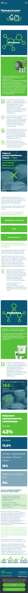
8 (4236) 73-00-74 (22, 574)
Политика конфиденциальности (14, 589)
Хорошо (14, 585)
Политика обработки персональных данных (7, 576)
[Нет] (26, 578)
